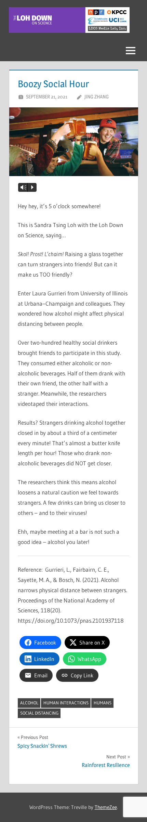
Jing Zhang (96, 96)
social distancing (39, 713)
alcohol (29, 702)
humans (102, 702)
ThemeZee (106, 807)
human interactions (66, 702)
